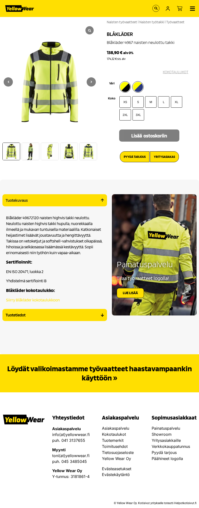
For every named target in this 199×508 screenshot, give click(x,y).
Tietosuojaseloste (118, 452)
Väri (112, 83)
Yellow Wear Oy (116, 458)
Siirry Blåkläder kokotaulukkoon (33, 300)
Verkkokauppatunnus (171, 446)
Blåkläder (120, 34)
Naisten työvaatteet (122, 22)
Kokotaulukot (114, 434)
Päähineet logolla (167, 458)
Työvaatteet (175, 22)
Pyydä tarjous (164, 452)
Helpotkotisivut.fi (185, 503)
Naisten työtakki (151, 22)
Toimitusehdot (115, 446)
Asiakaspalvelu (115, 428)
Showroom (162, 434)
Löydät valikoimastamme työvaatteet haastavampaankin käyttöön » (99, 373)
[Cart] (179, 8)
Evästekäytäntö (116, 474)
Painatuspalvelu (166, 428)
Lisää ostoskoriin (149, 136)
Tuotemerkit (113, 440)
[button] (91, 82)
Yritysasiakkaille (166, 440)
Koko (112, 98)
